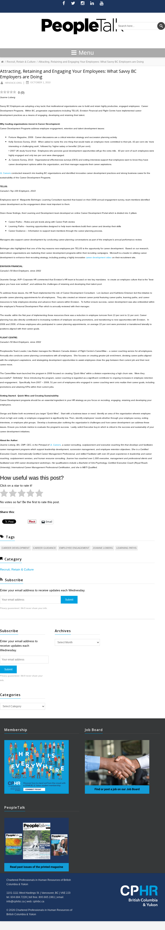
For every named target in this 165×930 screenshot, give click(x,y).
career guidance (44, 548)
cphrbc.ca (38, 901)
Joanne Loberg (103, 548)
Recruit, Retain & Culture (21, 61)
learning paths (126, 548)
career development (16, 548)
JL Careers (55, 445)
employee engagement (74, 548)
